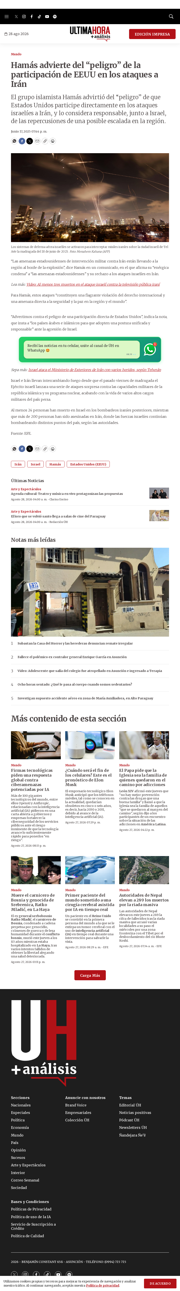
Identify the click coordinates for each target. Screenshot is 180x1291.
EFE (105, 947)
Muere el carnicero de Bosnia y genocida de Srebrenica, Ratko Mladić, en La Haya (33, 902)
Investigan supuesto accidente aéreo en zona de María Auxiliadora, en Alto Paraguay (85, 698)
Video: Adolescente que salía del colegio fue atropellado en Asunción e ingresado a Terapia (90, 671)
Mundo (16, 54)
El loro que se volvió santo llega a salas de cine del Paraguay (58, 516)
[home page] (90, 34)
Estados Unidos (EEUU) (88, 464)
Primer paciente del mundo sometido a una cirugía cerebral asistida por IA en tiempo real (89, 902)
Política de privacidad (102, 1285)
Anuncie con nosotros (85, 1098)
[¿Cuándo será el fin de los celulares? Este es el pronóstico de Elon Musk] (90, 745)
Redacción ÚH (58, 522)
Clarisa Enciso (58, 499)
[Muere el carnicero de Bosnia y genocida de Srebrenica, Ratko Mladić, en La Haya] (36, 870)
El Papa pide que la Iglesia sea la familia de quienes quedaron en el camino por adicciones (143, 777)
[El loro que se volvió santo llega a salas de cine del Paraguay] (159, 515)
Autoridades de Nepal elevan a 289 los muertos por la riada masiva (144, 900)
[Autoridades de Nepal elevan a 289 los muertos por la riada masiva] (144, 870)
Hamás (55, 464)
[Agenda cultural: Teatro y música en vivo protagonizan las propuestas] (159, 493)
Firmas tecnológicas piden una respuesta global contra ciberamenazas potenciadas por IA (32, 780)
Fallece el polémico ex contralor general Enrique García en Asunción (72, 657)
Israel (35, 464)
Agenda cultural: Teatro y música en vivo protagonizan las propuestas (67, 494)
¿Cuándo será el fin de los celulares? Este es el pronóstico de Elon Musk (88, 777)
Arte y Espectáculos (26, 489)
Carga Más (90, 975)
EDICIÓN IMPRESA (152, 34)
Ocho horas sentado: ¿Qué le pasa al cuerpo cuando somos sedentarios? (75, 684)
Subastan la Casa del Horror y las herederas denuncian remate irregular (75, 643)
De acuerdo (160, 1284)
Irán (18, 464)
